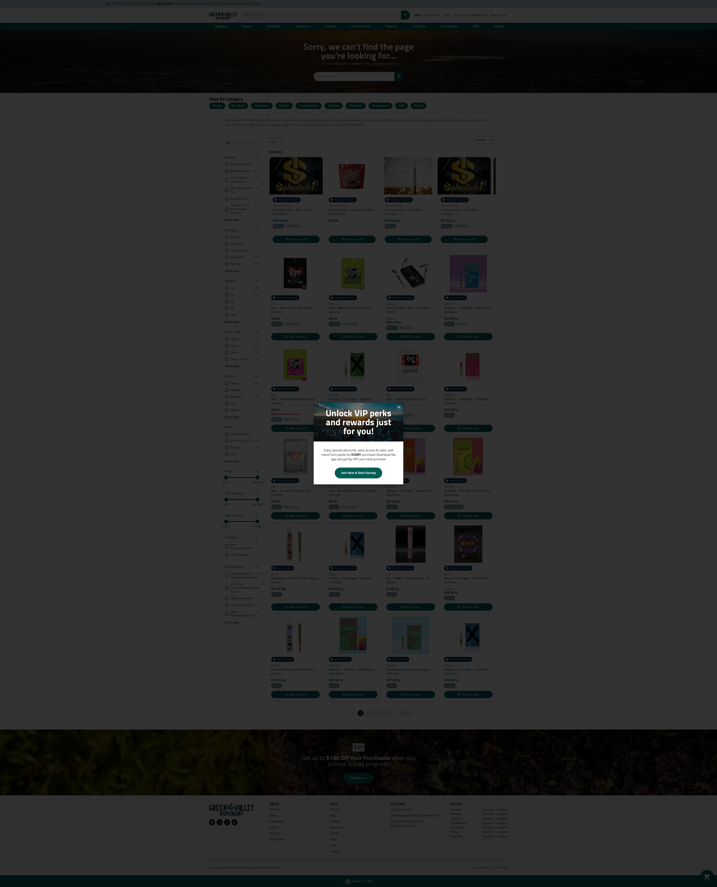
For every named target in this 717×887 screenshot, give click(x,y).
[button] (398, 407)
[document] (358, 443)
